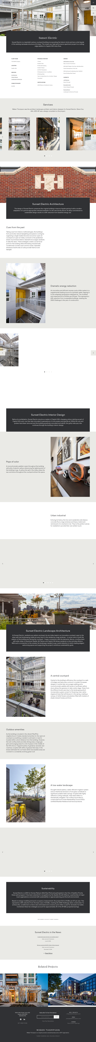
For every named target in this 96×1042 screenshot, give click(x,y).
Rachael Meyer (66, 89)
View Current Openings (73, 1023)
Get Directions (22, 1023)
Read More (48, 953)
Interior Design (14, 77)
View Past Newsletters (48, 1021)
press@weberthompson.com (73, 1018)
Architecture (14, 75)
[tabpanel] (48, 134)
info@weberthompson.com (73, 1013)
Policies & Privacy (55, 1036)
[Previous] (2, 137)
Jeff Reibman (66, 80)
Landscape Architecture (16, 79)
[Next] (93, 137)
